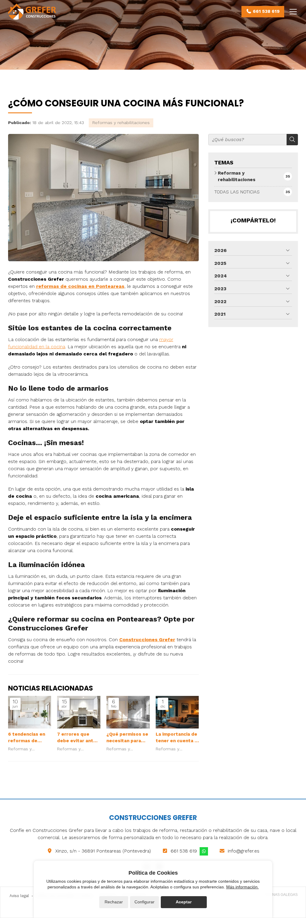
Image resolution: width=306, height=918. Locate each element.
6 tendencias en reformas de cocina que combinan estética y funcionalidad (26, 737)
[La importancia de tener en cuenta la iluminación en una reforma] (177, 712)
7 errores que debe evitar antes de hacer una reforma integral (78, 737)
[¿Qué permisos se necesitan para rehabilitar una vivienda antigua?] (128, 712)
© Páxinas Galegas (279, 895)
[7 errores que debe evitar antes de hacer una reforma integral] (78, 712)
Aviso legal (19, 895)
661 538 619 (184, 851)
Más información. (242, 887)
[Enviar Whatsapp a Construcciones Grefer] (204, 851)
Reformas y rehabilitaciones (121, 122)
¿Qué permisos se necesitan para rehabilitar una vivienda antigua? (127, 737)
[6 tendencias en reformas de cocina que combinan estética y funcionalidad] (29, 712)
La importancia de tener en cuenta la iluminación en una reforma (177, 737)
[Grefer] (32, 12)
